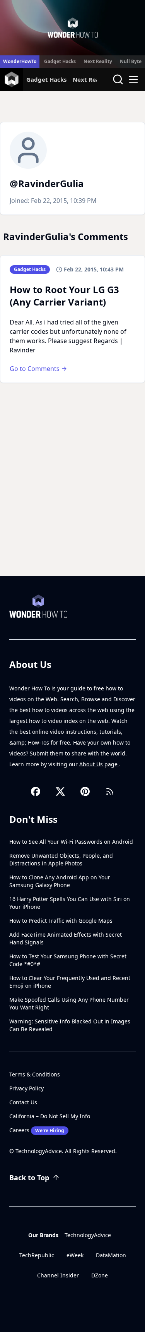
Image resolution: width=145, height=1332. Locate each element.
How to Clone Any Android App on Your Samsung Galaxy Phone (59, 881)
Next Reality (98, 61)
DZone (99, 1275)
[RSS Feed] (110, 791)
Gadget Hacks (60, 61)
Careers (36, 1130)
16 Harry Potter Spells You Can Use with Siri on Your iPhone (69, 902)
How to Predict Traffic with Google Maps (61, 920)
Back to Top (29, 1177)
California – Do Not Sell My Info (49, 1116)
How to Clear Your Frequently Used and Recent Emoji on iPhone (69, 981)
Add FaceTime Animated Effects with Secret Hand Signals (65, 938)
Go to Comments (35, 368)
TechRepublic (36, 1255)
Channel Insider (58, 1275)
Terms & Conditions (34, 1074)
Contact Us (23, 1102)
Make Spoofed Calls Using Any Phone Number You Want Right (69, 1003)
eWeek (75, 1255)
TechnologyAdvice (88, 1235)
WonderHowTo (19, 61)
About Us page (99, 764)
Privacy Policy (26, 1088)
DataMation (111, 1255)
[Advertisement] (72, 499)
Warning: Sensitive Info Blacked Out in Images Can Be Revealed (69, 1025)
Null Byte (131, 61)
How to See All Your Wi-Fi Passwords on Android (71, 841)
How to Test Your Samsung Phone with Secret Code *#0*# (67, 960)
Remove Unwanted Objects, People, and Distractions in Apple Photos (61, 859)
